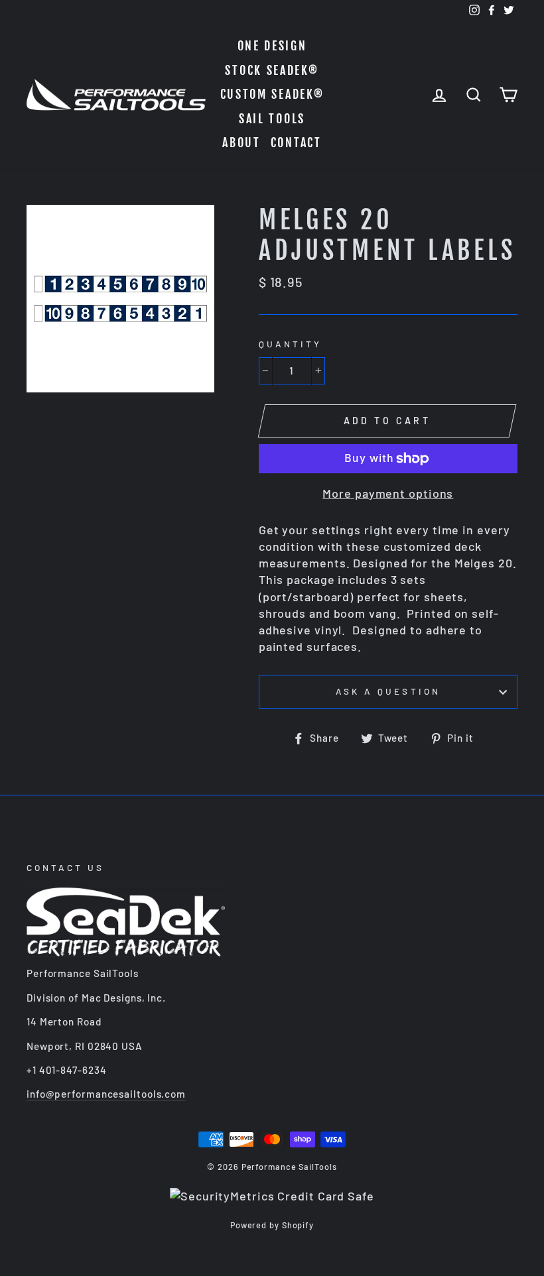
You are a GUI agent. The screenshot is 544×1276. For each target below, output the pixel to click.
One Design (272, 45)
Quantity (290, 343)
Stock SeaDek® (271, 70)
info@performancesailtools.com (106, 1094)
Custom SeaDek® (272, 94)
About (241, 142)
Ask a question (388, 691)
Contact (296, 142)
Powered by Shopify (272, 1225)
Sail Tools (272, 118)
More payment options (387, 493)
